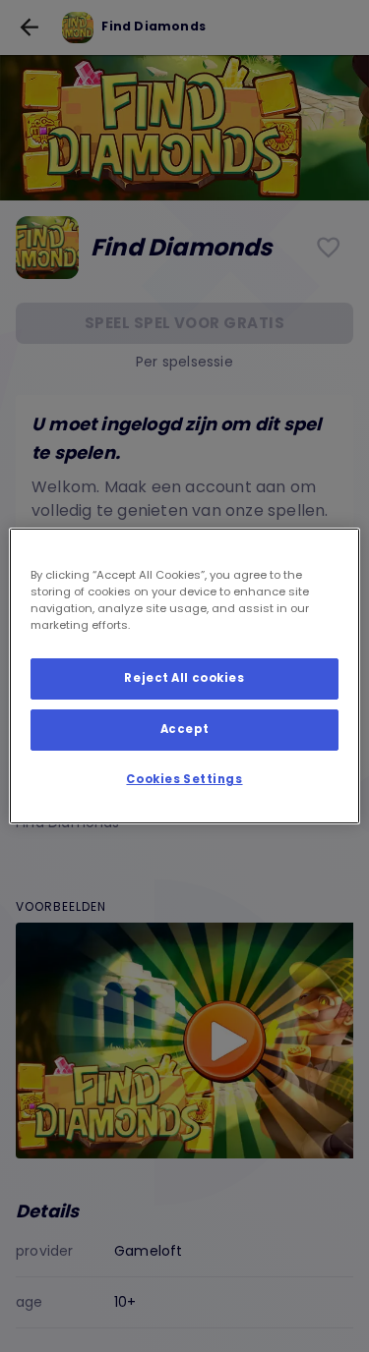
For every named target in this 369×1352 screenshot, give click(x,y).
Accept (184, 729)
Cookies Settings (184, 779)
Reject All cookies (184, 678)
